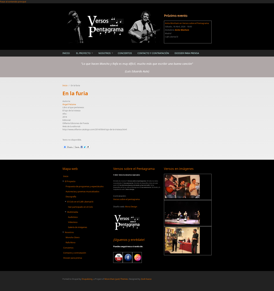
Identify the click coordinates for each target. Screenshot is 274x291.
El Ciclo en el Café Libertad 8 (80, 201)
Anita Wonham (182, 29)
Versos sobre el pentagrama (126, 199)
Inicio (66, 53)
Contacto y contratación (153, 53)
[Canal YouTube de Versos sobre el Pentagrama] (118, 257)
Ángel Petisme (69, 104)
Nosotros (104, 53)
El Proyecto (83, 53)
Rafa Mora (70, 242)
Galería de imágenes (77, 227)
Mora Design (131, 206)
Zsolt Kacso (146, 279)
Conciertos (125, 53)
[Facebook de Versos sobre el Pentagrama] (127, 257)
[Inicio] (111, 26)
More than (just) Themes (116, 279)
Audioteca (73, 217)
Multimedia (72, 212)
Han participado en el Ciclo (80, 206)
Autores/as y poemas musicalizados (82, 191)
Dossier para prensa (187, 53)
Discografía (71, 196)
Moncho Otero (73, 237)
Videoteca (72, 222)
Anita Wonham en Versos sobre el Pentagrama (187, 23)
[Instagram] (137, 257)
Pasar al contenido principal (13, 1)
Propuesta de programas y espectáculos (85, 186)
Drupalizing (87, 279)
